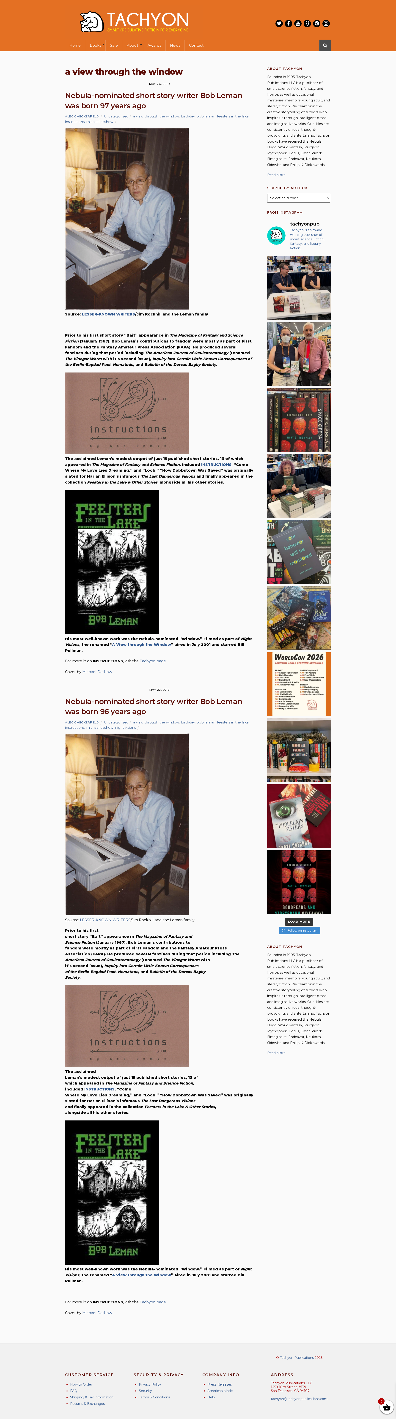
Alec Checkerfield (82, 116)
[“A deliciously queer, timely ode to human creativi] (299, 750)
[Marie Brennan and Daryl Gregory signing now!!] (299, 354)
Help (211, 1397)
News (175, 45)
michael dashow (99, 122)
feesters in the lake (233, 116)
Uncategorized (116, 116)
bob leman (205, 116)
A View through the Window (141, 644)
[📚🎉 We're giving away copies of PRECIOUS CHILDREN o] (299, 882)
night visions (125, 728)
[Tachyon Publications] (134, 37)
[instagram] (326, 23)
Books (95, 45)
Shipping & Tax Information (91, 1397)
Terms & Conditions (154, 1397)
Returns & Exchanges (87, 1404)
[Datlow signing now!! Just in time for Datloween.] (299, 486)
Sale (114, 45)
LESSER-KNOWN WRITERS (108, 314)
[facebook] (288, 23)
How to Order (81, 1384)
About (132, 45)
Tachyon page (153, 661)
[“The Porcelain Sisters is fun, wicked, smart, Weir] (299, 816)
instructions (75, 122)
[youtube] (298, 23)
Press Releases (219, 1384)
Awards (154, 45)
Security (145, 1391)
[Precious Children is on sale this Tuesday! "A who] (299, 420)
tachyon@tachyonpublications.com (299, 1399)
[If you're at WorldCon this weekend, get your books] (299, 684)
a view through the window (156, 116)
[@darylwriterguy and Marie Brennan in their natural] (299, 288)
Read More (276, 175)
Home (75, 45)
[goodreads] (307, 23)
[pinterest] (316, 23)
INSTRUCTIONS (216, 464)
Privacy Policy (150, 1384)
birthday (188, 116)
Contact (196, 45)
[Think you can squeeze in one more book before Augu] (299, 618)
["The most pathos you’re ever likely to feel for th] (299, 552)
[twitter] (279, 23)
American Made (220, 1391)
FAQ (73, 1391)
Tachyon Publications (297, 1358)
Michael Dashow (97, 672)
